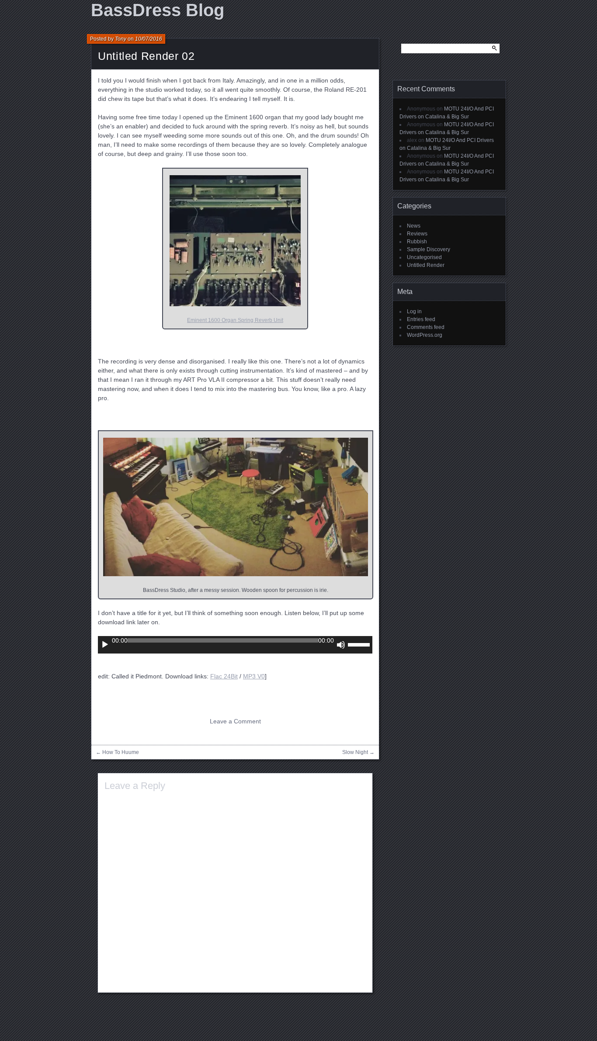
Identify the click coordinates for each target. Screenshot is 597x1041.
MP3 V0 (254, 676)
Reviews (417, 234)
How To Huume (120, 752)
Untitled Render (425, 265)
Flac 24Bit (224, 676)
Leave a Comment (235, 721)
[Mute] (341, 644)
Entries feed (421, 319)
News (413, 226)
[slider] (360, 644)
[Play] (105, 644)
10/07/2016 (148, 39)
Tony (120, 39)
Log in (414, 311)
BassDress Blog (157, 10)
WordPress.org (424, 335)
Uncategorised (424, 257)
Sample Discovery (428, 249)
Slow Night (355, 752)
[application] (235, 645)
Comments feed (425, 327)
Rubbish (417, 242)
